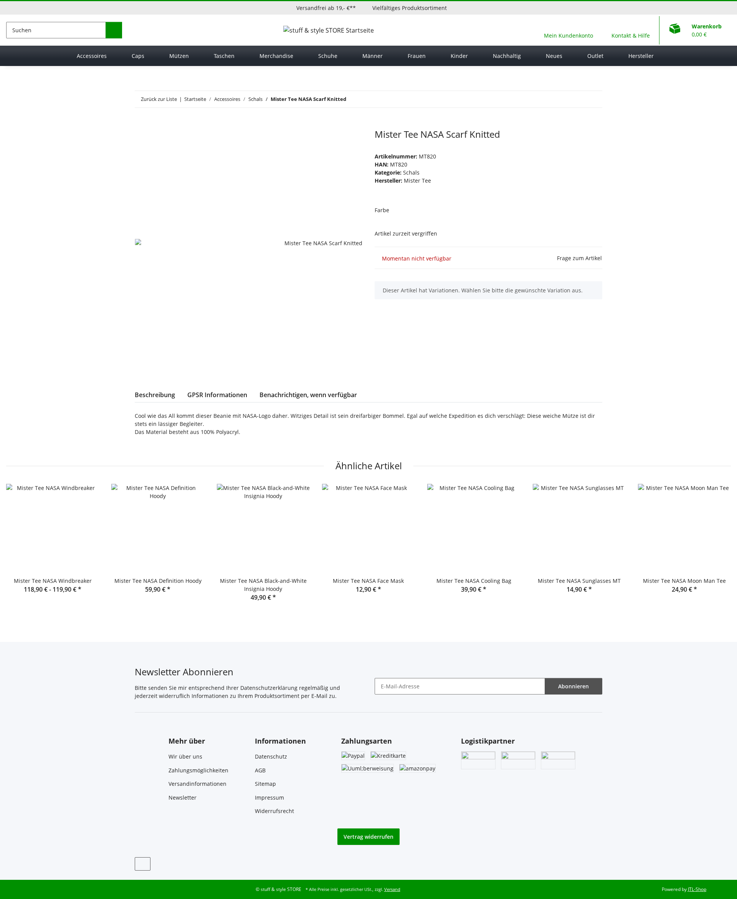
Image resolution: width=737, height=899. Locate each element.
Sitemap (265, 783)
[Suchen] (114, 30)
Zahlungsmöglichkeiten (198, 770)
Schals (411, 172)
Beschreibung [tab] (155, 395)
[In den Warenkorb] (141, 124)
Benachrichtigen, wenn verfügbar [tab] (308, 395)
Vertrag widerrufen (368, 836)
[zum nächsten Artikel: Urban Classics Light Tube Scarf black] (594, 99)
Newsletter (183, 797)
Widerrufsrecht (274, 811)
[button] (568, 30)
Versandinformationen (197, 783)
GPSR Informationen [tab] (217, 395)
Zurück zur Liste (159, 99)
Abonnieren (573, 686)
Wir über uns (185, 756)
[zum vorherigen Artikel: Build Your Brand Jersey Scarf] (577, 99)
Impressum (269, 797)
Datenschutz (271, 756)
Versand (392, 889)
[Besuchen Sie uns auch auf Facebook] (142, 864)
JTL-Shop (697, 889)
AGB (260, 770)
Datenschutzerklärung (268, 687)
